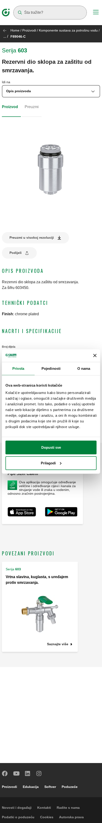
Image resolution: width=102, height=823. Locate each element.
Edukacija (31, 787)
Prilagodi (48, 463)
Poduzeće (70, 787)
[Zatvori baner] (95, 355)
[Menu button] (96, 13)
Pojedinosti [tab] (51, 368)
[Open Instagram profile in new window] (39, 773)
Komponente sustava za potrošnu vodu (68, 30)
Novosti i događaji (17, 807)
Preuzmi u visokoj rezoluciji (31, 237)
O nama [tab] (83, 368)
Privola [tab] (18, 368)
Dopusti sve (51, 447)
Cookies (46, 817)
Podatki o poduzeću (18, 817)
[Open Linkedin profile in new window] (28, 773)
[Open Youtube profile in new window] (16, 773)
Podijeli (15, 253)
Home (14, 30)
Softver (50, 787)
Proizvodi (29, 30)
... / (5, 36)
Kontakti (44, 807)
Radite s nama (68, 807)
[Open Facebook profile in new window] (5, 773)
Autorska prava (71, 817)
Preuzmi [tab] (32, 107)
